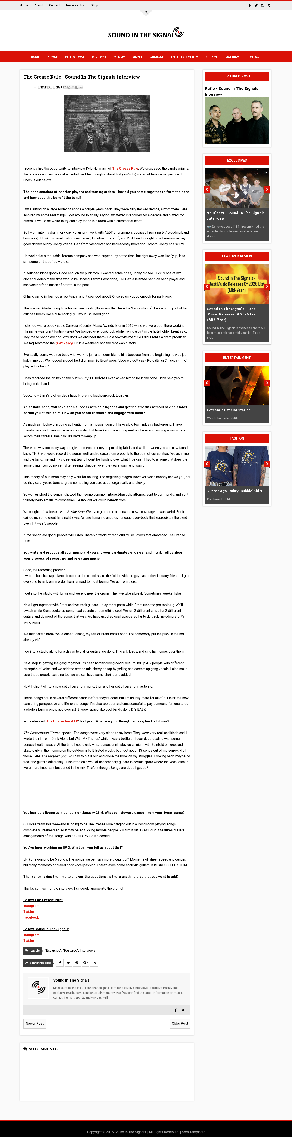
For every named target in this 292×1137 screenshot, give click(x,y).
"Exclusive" (53, 950)
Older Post (180, 1023)
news (51, 57)
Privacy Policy (75, 5)
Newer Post (35, 1023)
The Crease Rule (125, 168)
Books (210, 57)
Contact (54, 5)
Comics (156, 57)
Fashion (231, 57)
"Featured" (70, 950)
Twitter (28, 912)
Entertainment (183, 57)
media (118, 57)
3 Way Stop (64, 343)
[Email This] (65, 87)
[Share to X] (73, 87)
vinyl (136, 57)
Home (24, 5)
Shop (94, 5)
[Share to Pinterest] (81, 87)
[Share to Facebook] (77, 87)
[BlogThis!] (69, 87)
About (38, 5)
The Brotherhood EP (62, 721)
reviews (98, 57)
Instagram (31, 906)
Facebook (31, 917)
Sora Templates (193, 1132)
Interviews (74, 57)
